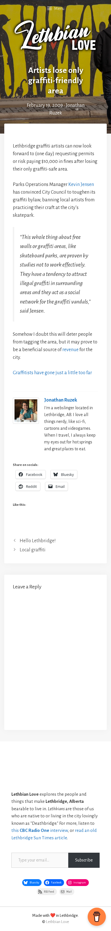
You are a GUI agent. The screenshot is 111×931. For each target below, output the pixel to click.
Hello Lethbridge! (38, 540)
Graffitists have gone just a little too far (52, 372)
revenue (70, 349)
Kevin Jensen (81, 184)
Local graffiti (33, 550)
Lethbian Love (57, 922)
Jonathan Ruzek (60, 400)
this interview (39, 830)
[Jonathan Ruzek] (26, 422)
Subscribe (84, 860)
